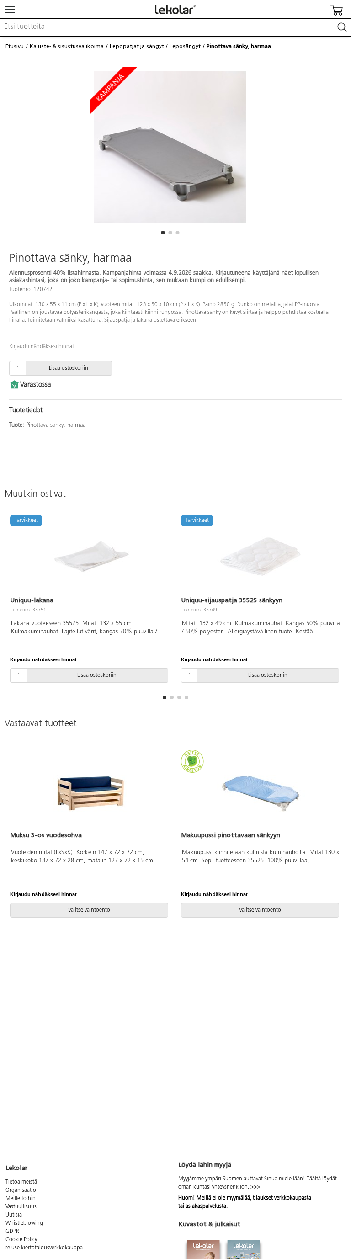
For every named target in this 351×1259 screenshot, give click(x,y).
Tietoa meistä (21, 1182)
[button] (163, 232)
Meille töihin (20, 1198)
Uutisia (13, 1215)
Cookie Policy (21, 1240)
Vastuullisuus (21, 1207)
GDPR (12, 1231)
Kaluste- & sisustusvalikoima (67, 46)
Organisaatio (20, 1190)
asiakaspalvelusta (206, 1206)
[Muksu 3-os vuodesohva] (90, 792)
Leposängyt (185, 46)
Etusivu (14, 46)
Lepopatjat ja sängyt (137, 46)
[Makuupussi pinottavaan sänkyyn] (261, 792)
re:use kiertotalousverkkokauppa (44, 1248)
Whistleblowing (24, 1223)
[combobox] (175, 27)
